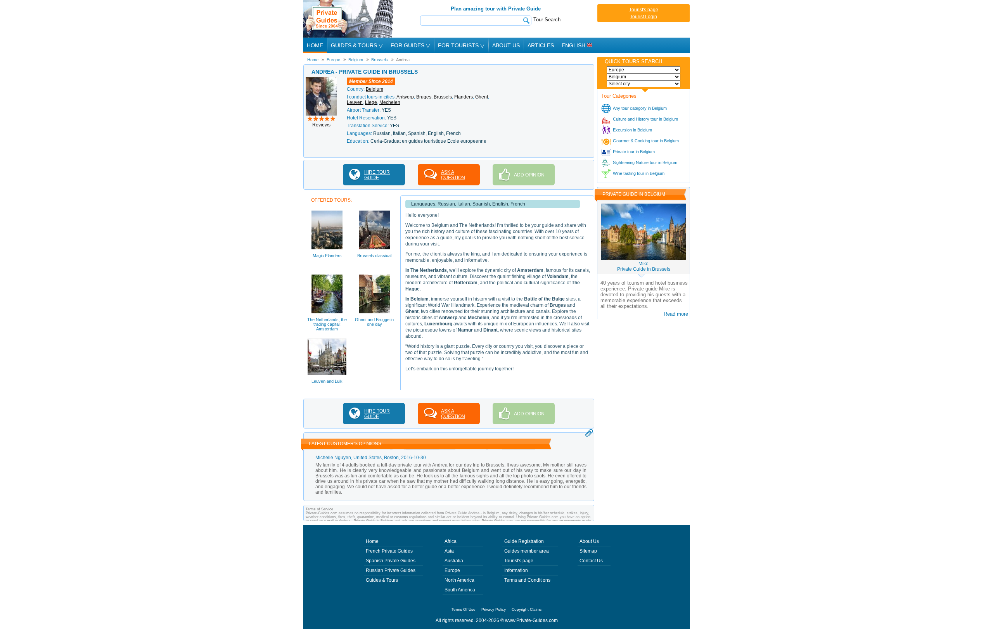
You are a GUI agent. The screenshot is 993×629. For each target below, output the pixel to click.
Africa (451, 541)
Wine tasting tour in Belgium (638, 173)
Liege (371, 102)
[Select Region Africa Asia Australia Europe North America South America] (643, 69)
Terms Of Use (464, 609)
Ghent (481, 97)
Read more (676, 314)
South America (460, 590)
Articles (541, 45)
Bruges (423, 97)
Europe (452, 570)
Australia (454, 560)
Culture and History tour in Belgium (645, 119)
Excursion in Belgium (632, 130)
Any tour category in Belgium (640, 108)
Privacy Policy (493, 609)
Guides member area (526, 551)
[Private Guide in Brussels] (321, 79)
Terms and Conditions (527, 580)
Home (315, 45)
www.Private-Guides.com (531, 620)
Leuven (355, 102)
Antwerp (405, 97)
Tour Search (547, 19)
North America (459, 580)
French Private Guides (389, 551)
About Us (506, 45)
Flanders (463, 97)
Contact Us (591, 560)
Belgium (374, 89)
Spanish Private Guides (390, 560)
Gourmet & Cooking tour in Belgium (646, 140)
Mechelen (389, 102)
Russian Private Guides (390, 570)
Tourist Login (643, 16)
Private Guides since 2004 (349, 19)
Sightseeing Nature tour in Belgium (645, 162)
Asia (449, 551)
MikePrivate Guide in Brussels (643, 266)
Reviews (321, 125)
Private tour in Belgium (634, 151)
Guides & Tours (382, 580)
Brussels (443, 97)
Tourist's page (643, 9)
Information (516, 570)
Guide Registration (524, 541)
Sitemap (588, 551)
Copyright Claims (526, 609)
